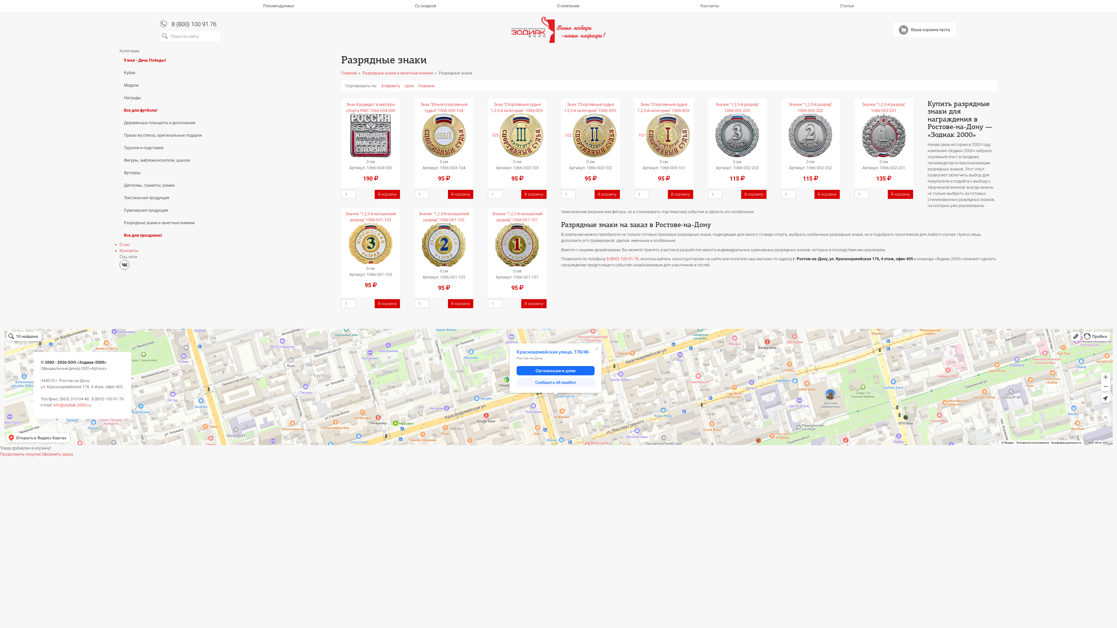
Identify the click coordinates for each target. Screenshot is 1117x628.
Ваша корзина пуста (930, 29)
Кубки (129, 72)
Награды (132, 97)
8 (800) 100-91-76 (622, 258)
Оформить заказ (57, 454)
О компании (568, 5)
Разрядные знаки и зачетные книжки (159, 222)
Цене (409, 85)
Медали (131, 85)
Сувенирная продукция (146, 210)
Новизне (426, 85)
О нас (125, 244)
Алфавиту (390, 85)
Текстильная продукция (146, 197)
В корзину (387, 194)
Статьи (847, 5)
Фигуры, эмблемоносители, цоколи (157, 160)
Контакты (709, 5)
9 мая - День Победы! (145, 60)
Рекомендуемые (278, 5)
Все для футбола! (140, 110)
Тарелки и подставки (143, 147)
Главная (349, 73)
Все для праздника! (143, 235)
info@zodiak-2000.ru (72, 405)
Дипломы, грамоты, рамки (149, 185)
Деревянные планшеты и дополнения (159, 122)
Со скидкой (425, 5)
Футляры (132, 172)
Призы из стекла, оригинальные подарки (163, 135)
